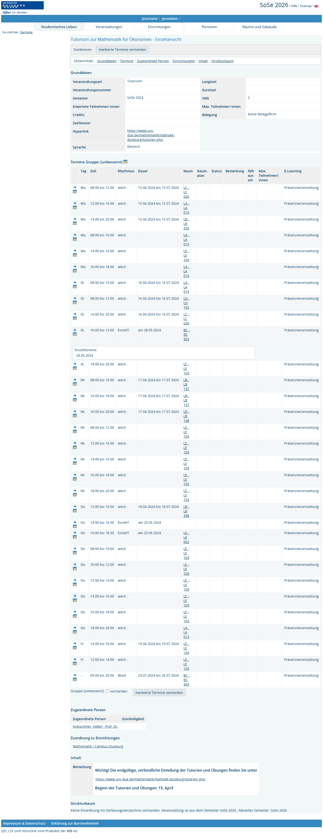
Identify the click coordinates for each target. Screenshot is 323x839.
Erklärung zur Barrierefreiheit (75, 823)
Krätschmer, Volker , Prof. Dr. (95, 726)
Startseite (26, 32)
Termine (126, 61)
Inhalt (203, 61)
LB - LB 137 (186, 384)
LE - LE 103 (186, 255)
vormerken (118, 691)
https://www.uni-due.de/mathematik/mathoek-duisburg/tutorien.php (151, 135)
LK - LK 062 (186, 537)
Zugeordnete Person (153, 61)
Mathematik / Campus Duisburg (98, 746)
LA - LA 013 (186, 208)
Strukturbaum (222, 61)
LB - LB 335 (186, 223)
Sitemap (306, 6)
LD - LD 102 (186, 303)
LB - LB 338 (186, 511)
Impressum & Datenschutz (24, 823)
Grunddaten (107, 61)
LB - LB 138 (186, 416)
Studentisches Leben (59, 26)
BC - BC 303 (186, 334)
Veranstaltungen (109, 26)
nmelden (170, 18)
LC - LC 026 (186, 192)
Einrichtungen (159, 26)
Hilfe (294, 6)
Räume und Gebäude (259, 26)
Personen (209, 26)
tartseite (150, 18)
